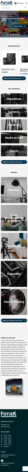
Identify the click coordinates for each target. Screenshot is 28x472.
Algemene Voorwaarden (7, 463)
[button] (7, 34)
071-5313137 (4, 457)
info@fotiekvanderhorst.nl (8, 455)
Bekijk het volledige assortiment (13, 162)
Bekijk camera (18, 26)
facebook (2, 460)
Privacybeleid (4, 465)
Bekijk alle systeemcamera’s (13, 78)
